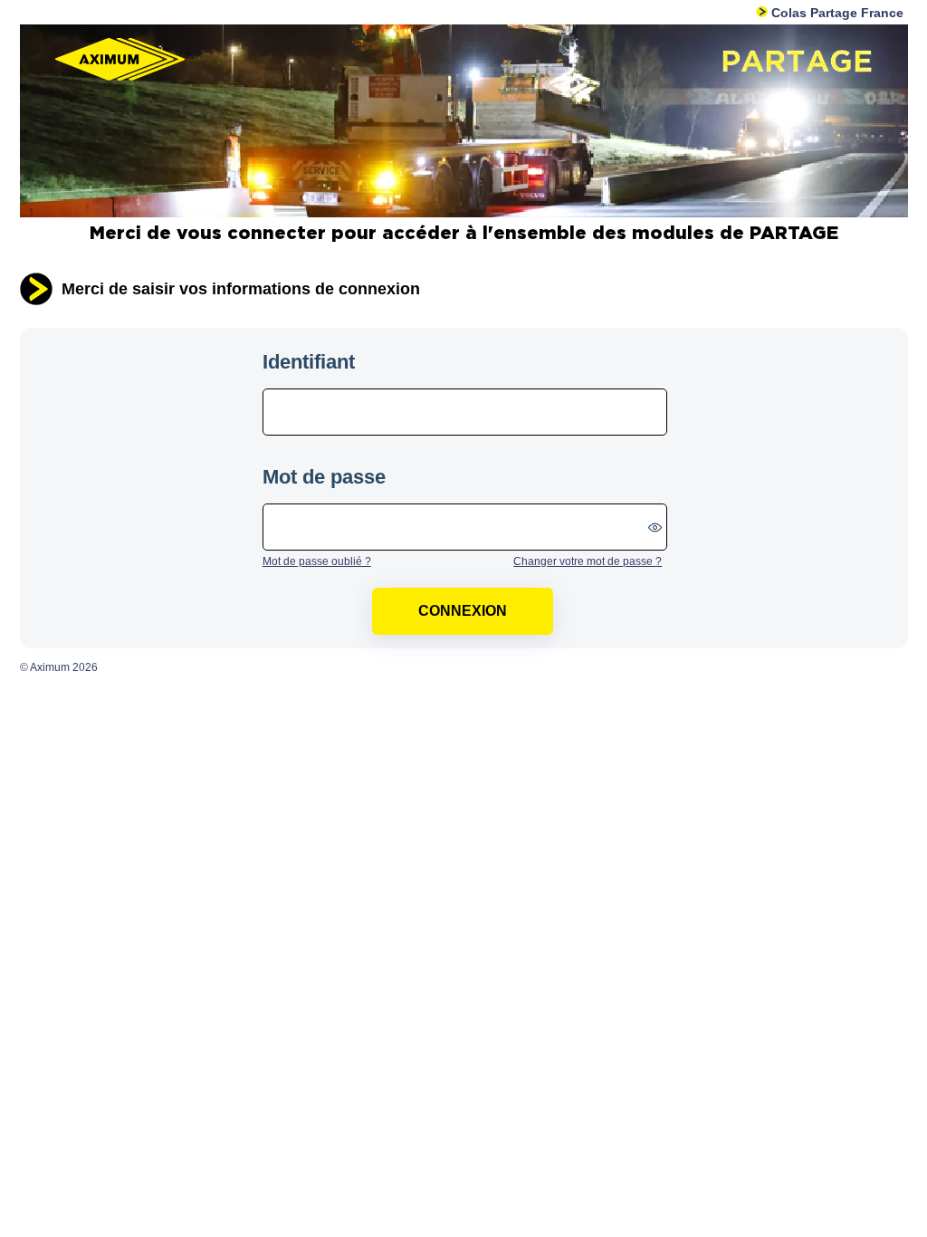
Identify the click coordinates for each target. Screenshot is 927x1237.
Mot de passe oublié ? (317, 561)
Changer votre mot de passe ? (587, 561)
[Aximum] (464, 213)
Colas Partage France (835, 12)
